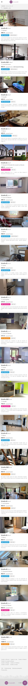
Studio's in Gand (14, 664)
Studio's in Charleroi (15, 662)
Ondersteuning (7, 668)
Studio (3, 28)
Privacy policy (4, 670)
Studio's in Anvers (5, 664)
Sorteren (6, 6)
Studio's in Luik (14, 659)
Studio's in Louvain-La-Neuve (7, 661)
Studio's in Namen (22, 659)
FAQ (2, 668)
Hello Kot (21, 682)
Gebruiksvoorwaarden (17, 668)
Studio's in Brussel (5, 659)
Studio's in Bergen (5, 662)
